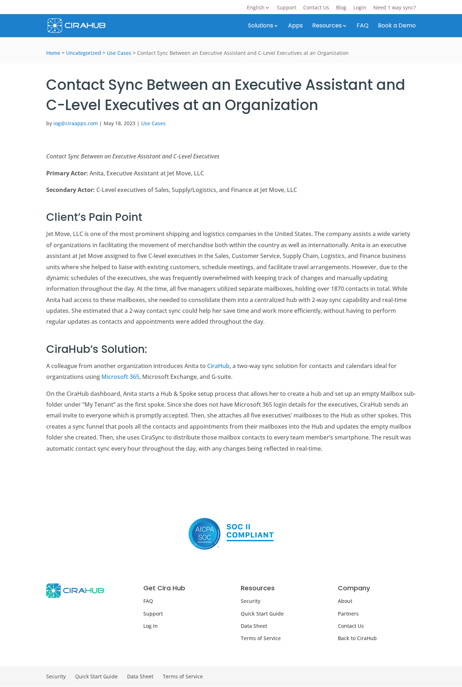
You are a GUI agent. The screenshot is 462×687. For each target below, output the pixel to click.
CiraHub (218, 366)
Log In (150, 625)
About (345, 601)
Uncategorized (83, 52)
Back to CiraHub (357, 638)
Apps (295, 26)
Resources (327, 26)
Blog (341, 8)
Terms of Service (261, 638)
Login (359, 8)
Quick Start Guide (262, 613)
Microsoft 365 (120, 377)
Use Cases (119, 52)
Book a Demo (397, 26)
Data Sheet (254, 625)
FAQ (363, 26)
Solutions (260, 26)
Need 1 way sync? (394, 8)
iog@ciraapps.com (75, 123)
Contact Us (316, 8)
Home (53, 52)
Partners (348, 613)
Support (286, 8)
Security (250, 601)
